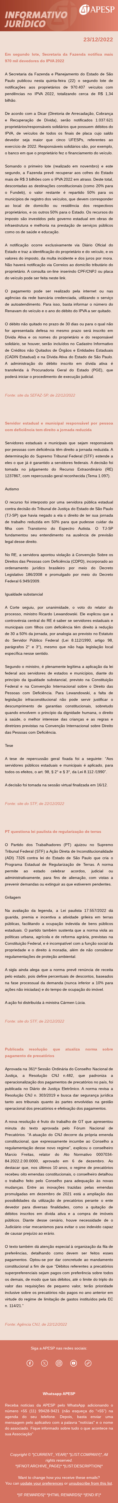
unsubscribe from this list (90, 1483)
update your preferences (41, 1483)
